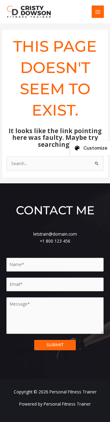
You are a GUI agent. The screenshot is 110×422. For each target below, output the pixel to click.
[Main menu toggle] (98, 11)
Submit (55, 344)
